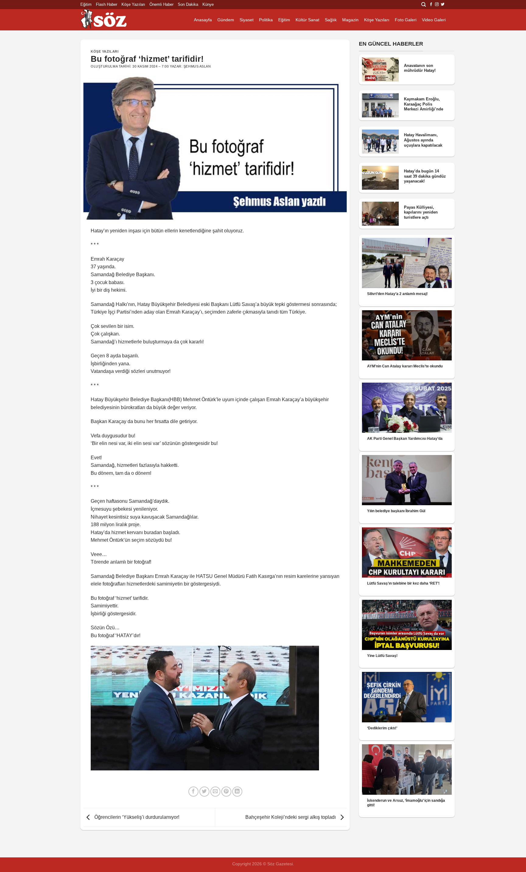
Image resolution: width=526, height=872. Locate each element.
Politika (266, 19)
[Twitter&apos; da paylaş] (204, 792)
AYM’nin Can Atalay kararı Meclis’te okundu (405, 366)
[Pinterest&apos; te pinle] (226, 792)
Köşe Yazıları (133, 4)
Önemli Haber (161, 4)
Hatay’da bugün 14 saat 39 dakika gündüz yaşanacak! (425, 176)
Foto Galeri (405, 19)
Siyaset (247, 19)
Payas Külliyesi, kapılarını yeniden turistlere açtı (421, 212)
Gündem (225, 19)
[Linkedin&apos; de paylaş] (237, 792)
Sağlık (331, 19)
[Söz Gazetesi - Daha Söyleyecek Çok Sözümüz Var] (110, 19)
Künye (208, 4)
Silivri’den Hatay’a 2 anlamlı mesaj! (397, 294)
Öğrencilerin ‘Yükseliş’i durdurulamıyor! (136, 817)
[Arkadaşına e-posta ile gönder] (215, 792)
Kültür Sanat (307, 19)
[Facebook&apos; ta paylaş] (193, 792)
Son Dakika (188, 4)
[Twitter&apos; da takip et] (442, 4)
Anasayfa (203, 19)
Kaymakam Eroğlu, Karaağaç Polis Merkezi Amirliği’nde (423, 104)
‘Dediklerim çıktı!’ (382, 728)
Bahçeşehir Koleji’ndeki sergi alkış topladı (291, 817)
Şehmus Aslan (197, 66)
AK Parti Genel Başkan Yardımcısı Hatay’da (405, 438)
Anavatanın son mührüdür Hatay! (420, 68)
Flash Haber (106, 4)
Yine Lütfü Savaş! (382, 656)
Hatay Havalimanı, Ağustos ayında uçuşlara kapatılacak (423, 140)
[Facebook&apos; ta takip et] (431, 4)
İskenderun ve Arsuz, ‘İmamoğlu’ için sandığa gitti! (406, 803)
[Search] (423, 4)
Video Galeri (434, 19)
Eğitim (86, 4)
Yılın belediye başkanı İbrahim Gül (396, 511)
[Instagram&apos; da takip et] (437, 4)
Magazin (350, 19)
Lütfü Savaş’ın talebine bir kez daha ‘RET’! (403, 583)
